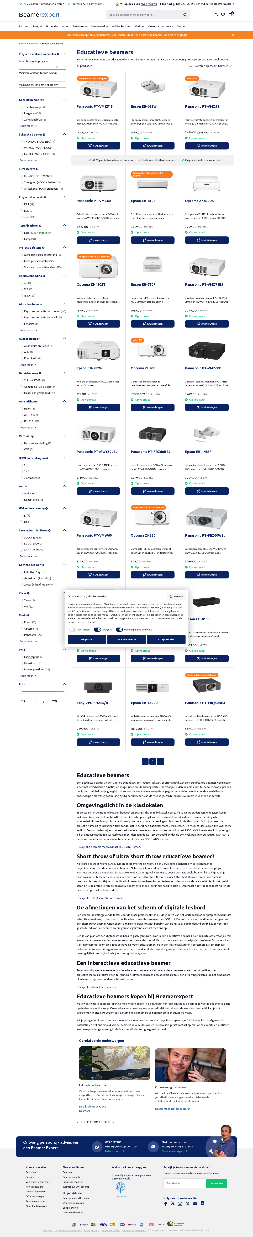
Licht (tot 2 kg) (34, 572)
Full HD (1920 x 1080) (39, 154)
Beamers (24, 26)
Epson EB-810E (143, 201)
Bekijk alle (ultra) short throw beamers (100, 898)
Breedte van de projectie (34, 61)
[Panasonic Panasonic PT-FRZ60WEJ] (207, 518)
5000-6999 (33, 543)
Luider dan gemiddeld (40, 393)
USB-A (31, 415)
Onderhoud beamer (73, 1202)
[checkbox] (79, 630)
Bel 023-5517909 (186, 4)
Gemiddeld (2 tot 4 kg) (39, 578)
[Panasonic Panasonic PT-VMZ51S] (98, 89)
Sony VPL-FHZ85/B (92, 703)
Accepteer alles (166, 639)
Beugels (38, 26)
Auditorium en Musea (38, 346)
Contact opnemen (36, 1191)
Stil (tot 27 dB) (34, 380)
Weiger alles (87, 639)
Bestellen (31, 1172)
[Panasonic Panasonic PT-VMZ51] (207, 89)
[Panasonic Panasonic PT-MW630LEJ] (98, 434)
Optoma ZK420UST (200, 201)
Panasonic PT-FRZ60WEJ (205, 535)
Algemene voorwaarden (68, 1230)
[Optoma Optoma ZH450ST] (98, 267)
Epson (30, 622)
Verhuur (140, 26)
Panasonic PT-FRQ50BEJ (205, 703)
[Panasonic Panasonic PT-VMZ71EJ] (207, 267)
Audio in (31, 493)
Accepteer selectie (126, 639)
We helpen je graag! (175, 35)
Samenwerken (100, 26)
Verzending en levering (38, 1181)
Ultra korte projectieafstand (42, 254)
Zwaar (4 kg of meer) (38, 584)
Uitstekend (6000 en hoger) (43, 188)
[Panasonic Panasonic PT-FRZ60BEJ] (153, 434)
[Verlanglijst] (223, 15)
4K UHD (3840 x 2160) (39, 141)
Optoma (31, 628)
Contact (181, 26)
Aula (28, 352)
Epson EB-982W (89, 368)
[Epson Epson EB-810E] (153, 183)
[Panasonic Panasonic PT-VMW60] (98, 518)
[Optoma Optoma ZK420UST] (207, 183)
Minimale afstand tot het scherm (38, 73)
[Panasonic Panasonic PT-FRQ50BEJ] (207, 685)
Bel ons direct (112, 1151)
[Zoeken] (185, 14)
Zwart (29, 600)
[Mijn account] (216, 15)
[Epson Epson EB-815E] (207, 601)
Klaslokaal (32, 358)
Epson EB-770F (143, 284)
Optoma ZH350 (143, 535)
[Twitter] (173, 1204)
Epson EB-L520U (144, 703)
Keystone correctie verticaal (43, 317)
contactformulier (220, 4)
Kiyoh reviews (149, 4)
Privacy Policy (91, 1230)
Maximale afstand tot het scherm (38, 84)
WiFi (28, 449)
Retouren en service (36, 1201)
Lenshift (31, 323)
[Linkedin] (202, 1204)
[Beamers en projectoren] (40, 15)
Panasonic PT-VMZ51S (95, 106)
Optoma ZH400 (143, 368)
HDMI (30, 408)
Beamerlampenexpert (134, 1230)
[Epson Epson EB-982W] (98, 350)
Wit (29, 606)
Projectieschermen (57, 26)
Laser (37, 232)
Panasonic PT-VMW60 (94, 535)
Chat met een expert (172, 1151)
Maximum (58, 701)
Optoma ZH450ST (91, 284)
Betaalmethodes (111, 1230)
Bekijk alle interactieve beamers (97, 987)
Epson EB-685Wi (144, 106)
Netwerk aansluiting (38, 443)
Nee (28, 521)
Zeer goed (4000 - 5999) (42, 182)
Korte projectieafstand (39, 261)
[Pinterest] (188, 1204)
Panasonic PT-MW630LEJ (97, 452)
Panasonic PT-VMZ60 (94, 201)
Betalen (30, 1177)
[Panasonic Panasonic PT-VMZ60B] (207, 350)
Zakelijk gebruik (35, 119)
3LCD (29, 217)
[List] (190, 66)
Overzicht (178, 596)
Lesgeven (32, 113)
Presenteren (80, 26)
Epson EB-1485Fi (198, 452)
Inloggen (48, 1230)
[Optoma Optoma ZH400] (153, 350)
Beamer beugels (71, 1177)
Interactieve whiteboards (76, 1186)
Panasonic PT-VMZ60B (203, 368)
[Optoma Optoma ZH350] (153, 518)
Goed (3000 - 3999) (38, 176)
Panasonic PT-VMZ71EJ (204, 284)
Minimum (27, 701)
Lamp (30, 239)
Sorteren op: (202, 66)
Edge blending (70, 1207)
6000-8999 (33, 550)
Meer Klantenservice (36, 1206)
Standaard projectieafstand (43, 267)
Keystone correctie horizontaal (45, 311)
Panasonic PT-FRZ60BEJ (150, 452)
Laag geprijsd (33, 657)
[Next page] (160, 761)
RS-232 (31, 421)
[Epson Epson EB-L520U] (153, 685)
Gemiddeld (33, 663)
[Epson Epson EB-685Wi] (153, 89)
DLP (29, 204)
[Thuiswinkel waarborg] (175, 1223)
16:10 (29, 295)
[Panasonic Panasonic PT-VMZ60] (98, 183)
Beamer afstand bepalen (76, 1198)
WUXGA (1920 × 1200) (39, 147)
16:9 (28, 289)
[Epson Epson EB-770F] (153, 267)
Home (22, 43)
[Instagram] (180, 1204)
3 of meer (32, 477)
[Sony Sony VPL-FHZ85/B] (98, 685)
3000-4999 (33, 537)
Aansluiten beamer (73, 1212)
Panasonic (33, 634)
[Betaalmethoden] (74, 1224)
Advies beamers (122, 26)
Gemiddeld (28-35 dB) (40, 386)
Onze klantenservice (160, 26)
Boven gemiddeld (37, 669)
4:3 (27, 283)
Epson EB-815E (197, 619)
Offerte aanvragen (35, 1196)
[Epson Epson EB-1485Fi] (207, 434)
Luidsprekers (34, 499)
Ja (27, 515)
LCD (28, 210)
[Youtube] (195, 1204)
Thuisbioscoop (34, 107)
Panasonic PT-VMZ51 (202, 106)
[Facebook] (166, 1204)
